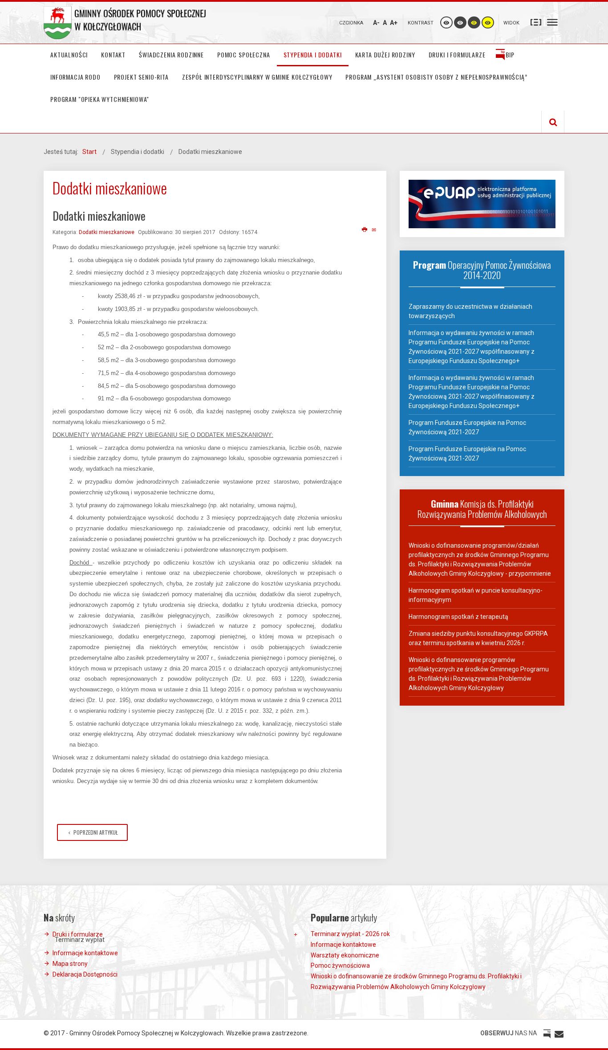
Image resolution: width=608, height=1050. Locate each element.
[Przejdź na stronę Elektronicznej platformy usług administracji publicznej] (482, 203)
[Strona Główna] (126, 22)
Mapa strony (70, 963)
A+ (393, 22)
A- (376, 22)
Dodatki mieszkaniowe (106, 232)
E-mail (374, 230)
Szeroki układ (552, 21)
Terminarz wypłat (80, 939)
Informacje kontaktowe (85, 953)
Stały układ (535, 21)
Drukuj (365, 230)
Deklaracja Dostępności (85, 974)
